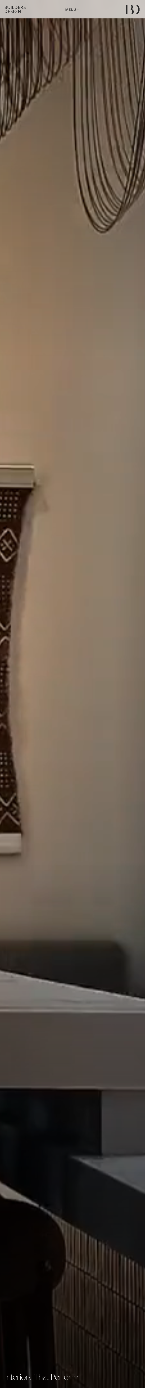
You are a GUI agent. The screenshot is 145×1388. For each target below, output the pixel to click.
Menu (71, 10)
